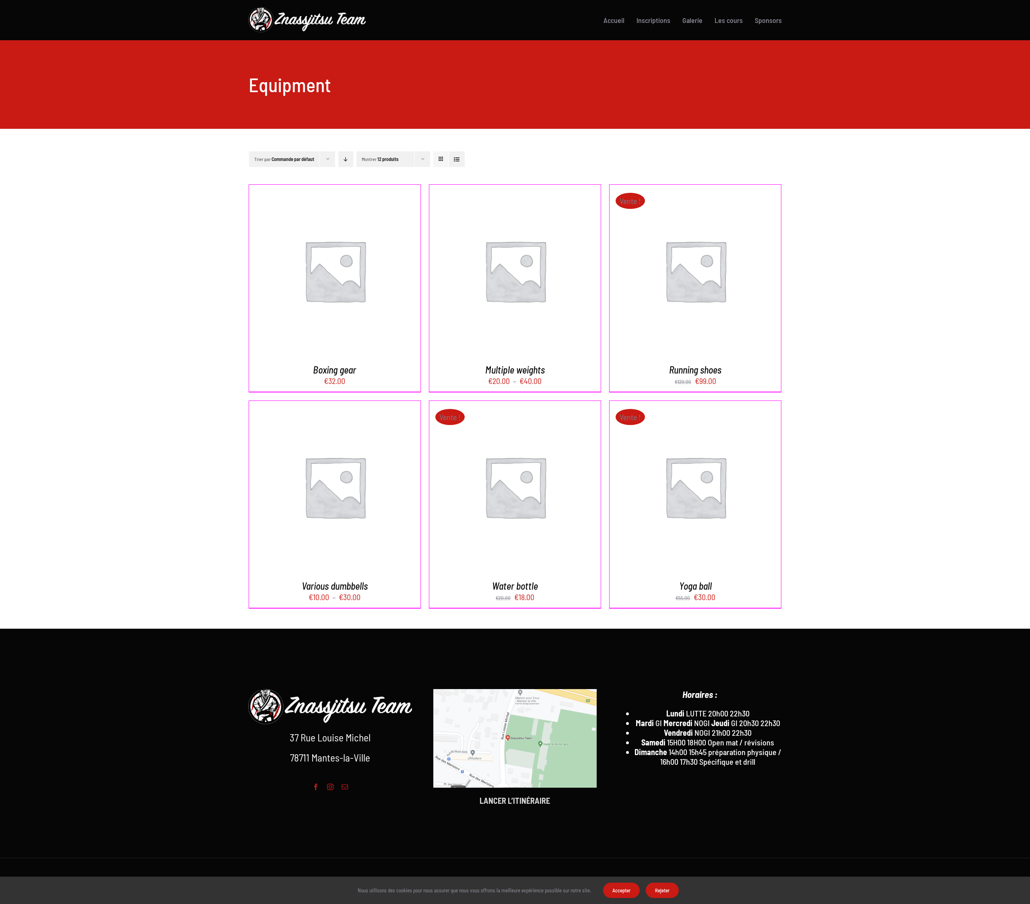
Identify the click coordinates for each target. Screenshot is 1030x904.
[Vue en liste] (457, 159)
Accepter (621, 890)
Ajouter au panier (677, 272)
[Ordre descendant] (346, 159)
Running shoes (695, 370)
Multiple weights (515, 370)
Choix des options (316, 272)
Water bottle (515, 586)
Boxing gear (334, 370)
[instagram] (330, 787)
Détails (369, 272)
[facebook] (316, 787)
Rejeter (662, 890)
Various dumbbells (335, 586)
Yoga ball (695, 586)
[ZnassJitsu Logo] (307, 11)
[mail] (345, 787)
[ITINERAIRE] (515, 751)
